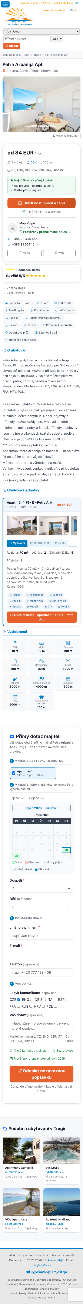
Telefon (24, 964)
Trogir (37, 54)
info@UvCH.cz (41, 1265)
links (40, 1293)
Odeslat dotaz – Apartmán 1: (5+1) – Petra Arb (43, 617)
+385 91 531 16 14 (25, 244)
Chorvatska (25, 1284)
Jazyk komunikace (33, 993)
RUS (25, 1006)
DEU (39, 999)
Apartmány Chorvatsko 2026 (50, 1284)
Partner (32, 1293)
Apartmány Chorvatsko (57, 1293)
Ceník (61, 543)
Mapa (26, 252)
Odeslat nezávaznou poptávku (44, 1074)
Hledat (13, 45)
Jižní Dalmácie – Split (16, 54)
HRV (38, 1006)
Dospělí (17, 880)
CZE (13, 999)
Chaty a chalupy (49, 1288)
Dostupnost (41, 543)
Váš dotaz (26, 1015)
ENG (26, 999)
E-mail (16, 946)
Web (61, 252)
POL (50, 1006)
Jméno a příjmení (25, 927)
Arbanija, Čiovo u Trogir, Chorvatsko (32, 70)
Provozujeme (14, 1279)
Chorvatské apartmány (41, 1297)
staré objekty (18, 1293)
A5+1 (34, 162)
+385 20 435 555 (25, 239)
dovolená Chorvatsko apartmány (42, 1279)
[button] (41, 274)
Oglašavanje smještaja (49, 1272)
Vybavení (19, 543)
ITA (50, 999)
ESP (62, 999)
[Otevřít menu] (5, 4)
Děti (21, 899)
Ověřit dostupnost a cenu (44, 203)
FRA (13, 1006)
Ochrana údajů (54, 1260)
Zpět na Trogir (16, 288)
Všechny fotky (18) (67, 135)
